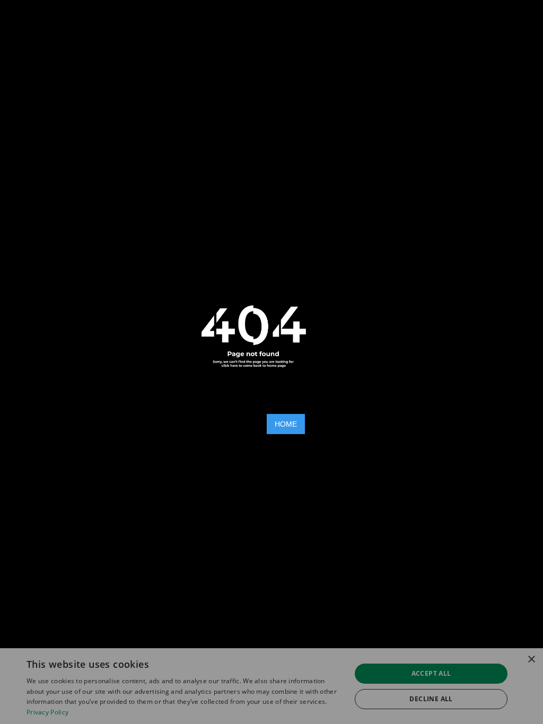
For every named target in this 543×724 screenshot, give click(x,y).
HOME (286, 424)
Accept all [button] (431, 673)
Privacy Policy (47, 712)
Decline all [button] (430, 698)
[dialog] (271, 686)
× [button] (531, 660)
